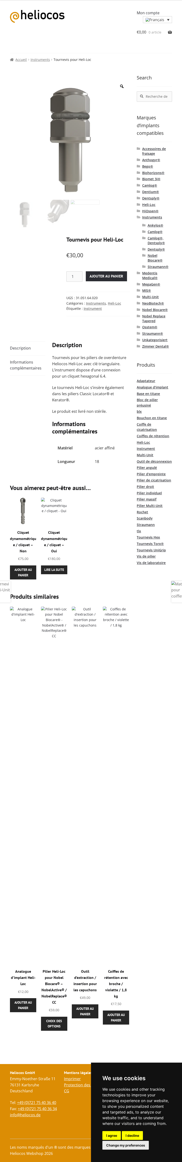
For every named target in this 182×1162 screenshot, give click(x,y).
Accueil (21, 59)
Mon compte (148, 12)
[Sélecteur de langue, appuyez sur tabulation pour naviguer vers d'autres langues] (157, 19)
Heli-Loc (114, 303)
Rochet (142, 512)
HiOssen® (150, 211)
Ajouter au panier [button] (23, 572)
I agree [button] (111, 1135)
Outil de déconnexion (154, 461)
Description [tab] (20, 348)
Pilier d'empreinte (151, 474)
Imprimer (72, 1078)
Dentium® (150, 192)
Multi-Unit (150, 297)
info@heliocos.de (25, 1115)
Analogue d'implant (152, 387)
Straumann (146, 524)
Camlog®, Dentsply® (156, 240)
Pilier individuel (149, 493)
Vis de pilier (146, 556)
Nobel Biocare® (155, 258)
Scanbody (145, 518)
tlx (139, 531)
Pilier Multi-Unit (150, 505)
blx (139, 411)
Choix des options (54, 1024)
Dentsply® (150, 198)
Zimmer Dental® (155, 346)
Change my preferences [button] (125, 1145)
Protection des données (85, 1085)
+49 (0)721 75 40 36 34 (37, 1108)
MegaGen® (151, 284)
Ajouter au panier (106, 276)
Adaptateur (146, 381)
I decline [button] (132, 1135)
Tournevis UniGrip (151, 550)
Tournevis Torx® (150, 543)
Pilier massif (146, 499)
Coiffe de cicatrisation (147, 427)
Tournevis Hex (148, 537)
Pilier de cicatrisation (154, 480)
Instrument (93, 308)
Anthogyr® (151, 160)
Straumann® (158, 266)
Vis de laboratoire (151, 562)
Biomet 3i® (151, 179)
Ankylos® (155, 225)
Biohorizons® (153, 172)
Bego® (147, 166)
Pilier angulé (147, 467)
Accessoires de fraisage (154, 151)
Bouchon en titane (152, 418)
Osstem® (149, 327)
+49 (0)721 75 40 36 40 (36, 1102)
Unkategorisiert (155, 340)
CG (66, 1091)
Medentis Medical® (150, 275)
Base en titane (148, 393)
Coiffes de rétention (153, 436)
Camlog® (149, 185)
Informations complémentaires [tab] (25, 365)
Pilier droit (145, 486)
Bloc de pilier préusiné (147, 403)
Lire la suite (54, 570)
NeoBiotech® (153, 303)
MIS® (146, 290)
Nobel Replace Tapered (153, 318)
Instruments (40, 59)
